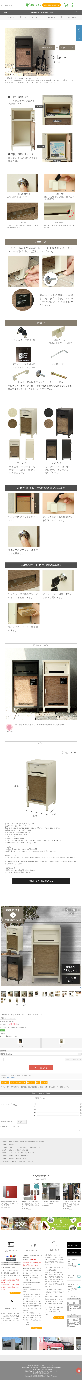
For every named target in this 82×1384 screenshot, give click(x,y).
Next (80, 1193)
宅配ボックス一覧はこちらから (41, 881)
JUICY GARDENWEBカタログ (73, 1276)
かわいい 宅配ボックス (23, 1158)
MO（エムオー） (24, 1147)
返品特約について (41, 1098)
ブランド (4, 1147)
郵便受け (4, 1141)
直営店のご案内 (72, 1245)
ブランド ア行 (12, 1147)
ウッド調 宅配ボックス (23, 1155)
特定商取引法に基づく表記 (41, 1373)
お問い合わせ (8, 5)
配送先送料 (4, 1051)
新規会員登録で (51, 5)
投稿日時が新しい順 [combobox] (6, 1122)
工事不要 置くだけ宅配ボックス (25, 1153)
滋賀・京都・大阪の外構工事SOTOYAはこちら (73, 1264)
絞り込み (22, 1122)
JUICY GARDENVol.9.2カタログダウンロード (73, 1288)
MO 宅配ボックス (35, 1147)
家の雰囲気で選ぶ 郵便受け (25, 1141)
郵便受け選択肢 (13, 1141)
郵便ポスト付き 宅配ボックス (25, 1150)
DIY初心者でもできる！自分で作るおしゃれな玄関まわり (17, 1161)
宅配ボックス (12, 1144)
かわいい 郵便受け (39, 1141)
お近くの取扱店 (72, 1252)
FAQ (1, 5)
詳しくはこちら (14, 1292)
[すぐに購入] (79, 1370)
